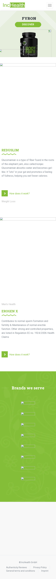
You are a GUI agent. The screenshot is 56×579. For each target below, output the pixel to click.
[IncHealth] (14, 5)
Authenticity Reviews (16, 567)
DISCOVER (28, 24)
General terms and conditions (20, 571)
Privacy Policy (40, 567)
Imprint (44, 571)
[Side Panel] (50, 5)
